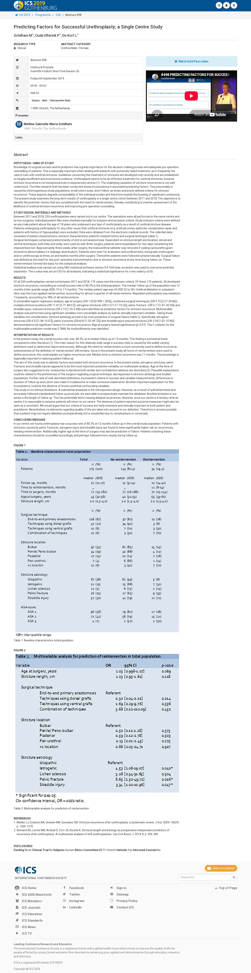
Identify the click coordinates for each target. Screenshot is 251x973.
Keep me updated (224, 868)
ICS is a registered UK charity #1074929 (38, 962)
